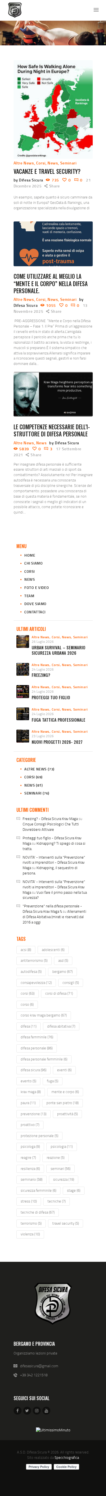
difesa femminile (37, 1036)
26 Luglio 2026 (43, 641)
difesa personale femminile (44, 1059)
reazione (55, 1157)
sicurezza (63, 1179)
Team (29, 595)
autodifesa (31, 971)
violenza (30, 1234)
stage (73, 1190)
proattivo (30, 1124)
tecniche (56, 1201)
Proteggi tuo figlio (51, 697)
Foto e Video (36, 587)
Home (29, 555)
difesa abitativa (61, 1026)
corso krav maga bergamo (44, 1015)
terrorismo (31, 1223)
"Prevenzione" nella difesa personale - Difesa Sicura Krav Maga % (52, 908)
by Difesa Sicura (29, 180)
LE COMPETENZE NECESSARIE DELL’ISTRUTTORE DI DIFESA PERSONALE (52, 430)
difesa (28, 1026)
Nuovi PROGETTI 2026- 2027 (57, 742)
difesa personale (37, 1048)
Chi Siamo (33, 563)
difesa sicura (33, 1069)
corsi (27, 993)
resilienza (30, 1168)
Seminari (68, 163)
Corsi (41, 163)
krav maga (31, 1091)
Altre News (24, 163)
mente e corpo (65, 1091)
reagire (28, 1157)
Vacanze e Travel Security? (47, 171)
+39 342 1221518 (33, 1374)
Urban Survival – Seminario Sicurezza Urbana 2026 (58, 650)
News (52, 163)
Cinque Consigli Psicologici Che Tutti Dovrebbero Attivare (51, 826)
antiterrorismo (34, 960)
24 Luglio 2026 (43, 669)
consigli (70, 982)
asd (63, 960)
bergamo (62, 971)
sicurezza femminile (38, 1190)
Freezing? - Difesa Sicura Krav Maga (50, 818)
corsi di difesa (59, 993)
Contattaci (35, 611)
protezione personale (39, 1135)
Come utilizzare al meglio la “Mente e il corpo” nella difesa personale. (51, 283)
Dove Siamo (35, 603)
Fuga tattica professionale (58, 719)
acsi (26, 949)
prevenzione (33, 1113)
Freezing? (41, 675)
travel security (65, 1223)
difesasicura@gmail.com (39, 1365)
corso (27, 1004)
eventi (64, 1069)
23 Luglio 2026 (43, 736)
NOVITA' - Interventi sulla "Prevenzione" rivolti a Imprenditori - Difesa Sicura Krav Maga (54, 862)
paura (28, 1102)
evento (28, 1080)
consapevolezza (36, 982)
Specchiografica (67, 1457)
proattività (67, 1113)
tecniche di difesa (38, 1212)
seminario (31, 1179)
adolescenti (53, 949)
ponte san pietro (62, 1102)
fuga (52, 1080)
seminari (60, 1168)
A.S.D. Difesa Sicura (32, 1452)
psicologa (30, 1146)
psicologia (62, 1146)
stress (29, 1201)
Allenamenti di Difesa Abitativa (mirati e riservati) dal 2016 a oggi (54, 917)
